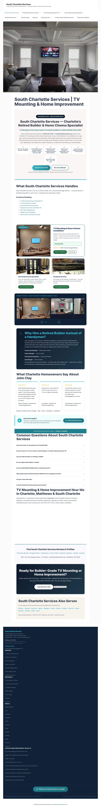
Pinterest (7, 742)
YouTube (58, 431)
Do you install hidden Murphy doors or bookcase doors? (33, 468)
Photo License (81, 796)
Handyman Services (10, 17)
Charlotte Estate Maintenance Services (15, 776)
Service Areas (8, 694)
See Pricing (72, 252)
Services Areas (25, 17)
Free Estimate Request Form (51, 13)
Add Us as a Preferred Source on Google (52, 789)
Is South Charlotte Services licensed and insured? (31, 485)
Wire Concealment (9, 660)
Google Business (9, 707)
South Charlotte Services (18, 4)
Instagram (7, 717)
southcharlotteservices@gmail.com (14, 648)
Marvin (38, 610)
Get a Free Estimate (60, 167)
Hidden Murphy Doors (10, 671)
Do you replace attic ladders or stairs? (27, 462)
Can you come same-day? (24, 479)
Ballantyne (27, 608)
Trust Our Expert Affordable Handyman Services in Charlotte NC (21, 765)
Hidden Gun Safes (9, 758)
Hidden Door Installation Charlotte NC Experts (16, 755)
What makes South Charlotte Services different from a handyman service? (38, 473)
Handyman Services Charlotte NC (30, 208)
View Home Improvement (26, 286)
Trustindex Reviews (23, 553)
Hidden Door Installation (27, 212)
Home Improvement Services (29, 205)
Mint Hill (53, 608)
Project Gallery (9, 691)
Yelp (6, 710)
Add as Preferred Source (75, 420)
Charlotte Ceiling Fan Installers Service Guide (16, 769)
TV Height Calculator (10, 687)
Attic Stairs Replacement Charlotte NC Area (16, 751)
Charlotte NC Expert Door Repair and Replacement (18, 773)
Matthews (20, 608)
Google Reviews (35, 553)
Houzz (6, 728)
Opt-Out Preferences (91, 796)
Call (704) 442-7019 (41, 167)
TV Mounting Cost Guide (28, 203)
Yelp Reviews (45, 553)
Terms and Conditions (83, 17)
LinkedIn (75, 553)
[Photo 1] (46, 322)
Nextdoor (69, 553)
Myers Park (34, 608)
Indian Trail (71, 608)
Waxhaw (40, 608)
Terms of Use (74, 796)
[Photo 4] (53, 322)
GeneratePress (63, 804)
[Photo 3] (50, 322)
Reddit (6, 739)
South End (21, 610)
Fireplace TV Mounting (10, 657)
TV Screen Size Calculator (11, 683)
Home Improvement (10, 664)
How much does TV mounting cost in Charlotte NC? (32, 445)
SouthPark (27, 610)
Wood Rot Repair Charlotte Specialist (14, 780)
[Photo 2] (48, 322)
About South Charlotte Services (30, 214)
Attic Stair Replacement (27, 210)
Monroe (33, 610)
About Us (35, 17)
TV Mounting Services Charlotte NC (31, 201)
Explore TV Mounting (60, 251)
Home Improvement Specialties (73, 13)
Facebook (64, 431)
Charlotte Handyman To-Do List (13, 762)
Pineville (58, 608)
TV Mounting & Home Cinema (30, 13)
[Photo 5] (55, 322)
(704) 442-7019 (9, 646)
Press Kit (7, 701)
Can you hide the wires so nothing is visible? (29, 456)
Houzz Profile (54, 553)
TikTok (6, 721)
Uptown (77, 608)
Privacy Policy (66, 796)
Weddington (47, 608)
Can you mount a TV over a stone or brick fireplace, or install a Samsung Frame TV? (41, 451)
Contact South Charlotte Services (64, 17)
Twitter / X (7, 746)
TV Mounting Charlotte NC (11, 653)
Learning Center (45, 17)
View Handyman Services (61, 286)
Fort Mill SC (64, 608)
